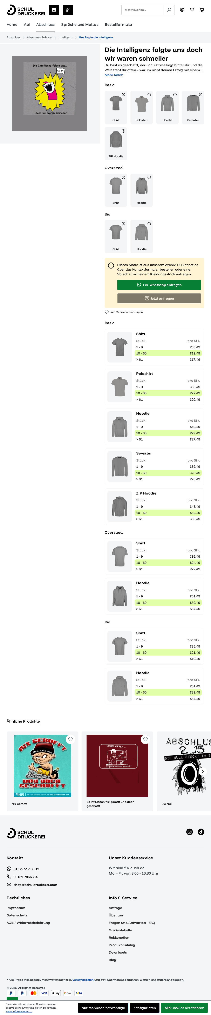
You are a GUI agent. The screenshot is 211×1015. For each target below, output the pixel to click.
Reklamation (119, 937)
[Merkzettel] (192, 10)
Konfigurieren (145, 1008)
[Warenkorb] (201, 10)
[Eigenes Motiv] (68, 10)
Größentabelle (120, 930)
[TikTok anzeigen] (201, 833)
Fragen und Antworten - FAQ (132, 923)
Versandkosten (83, 980)
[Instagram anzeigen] (189, 833)
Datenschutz (17, 915)
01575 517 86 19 (26, 869)
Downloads (118, 952)
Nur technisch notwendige (103, 1008)
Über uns (116, 915)
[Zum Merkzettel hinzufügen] (70, 739)
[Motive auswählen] (54, 10)
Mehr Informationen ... (19, 1011)
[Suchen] (169, 10)
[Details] (123, 95)
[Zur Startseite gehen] (26, 10)
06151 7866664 (26, 876)
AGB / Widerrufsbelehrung (28, 923)
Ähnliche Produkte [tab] (23, 721)
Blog (112, 960)
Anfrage (115, 908)
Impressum (16, 908)
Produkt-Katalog (122, 945)
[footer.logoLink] (26, 833)
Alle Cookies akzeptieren (184, 1008)
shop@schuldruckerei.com (35, 884)
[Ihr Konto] (182, 10)
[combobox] (142, 10)
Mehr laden (114, 75)
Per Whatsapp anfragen (162, 285)
